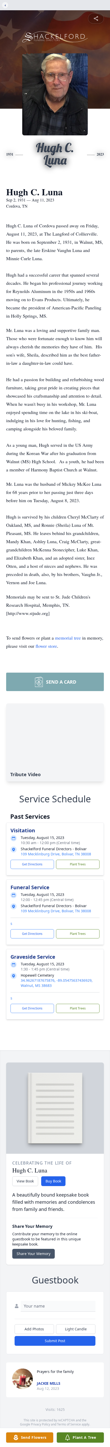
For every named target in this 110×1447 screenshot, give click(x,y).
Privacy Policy (40, 1424)
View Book (25, 1181)
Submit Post (55, 1340)
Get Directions (32, 864)
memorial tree (68, 638)
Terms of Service (69, 1424)
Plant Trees (78, 864)
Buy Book (53, 1181)
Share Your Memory (33, 1253)
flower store (46, 646)
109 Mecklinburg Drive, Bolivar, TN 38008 (56, 854)
